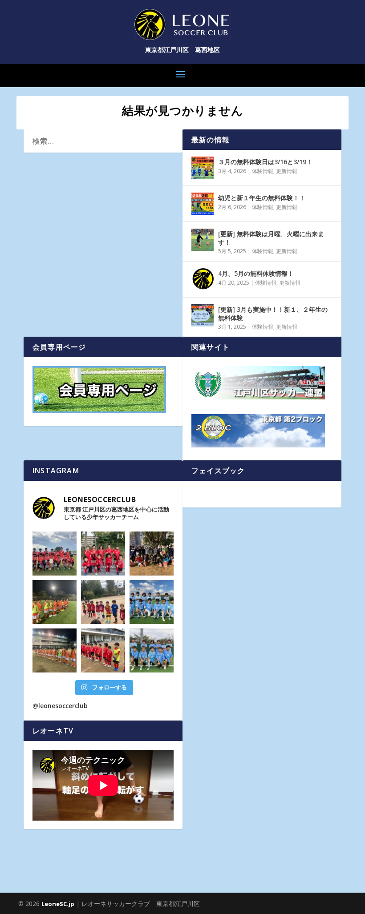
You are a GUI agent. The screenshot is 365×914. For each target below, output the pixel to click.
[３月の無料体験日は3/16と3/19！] (202, 168)
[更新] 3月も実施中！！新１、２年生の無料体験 (273, 313)
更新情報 (286, 171)
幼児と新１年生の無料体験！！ (261, 197)
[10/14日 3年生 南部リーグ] (152, 602)
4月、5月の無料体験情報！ (256, 273)
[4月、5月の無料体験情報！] (202, 279)
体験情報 (262, 171)
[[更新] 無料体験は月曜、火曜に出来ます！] (202, 240)
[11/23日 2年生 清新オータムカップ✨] (103, 553)
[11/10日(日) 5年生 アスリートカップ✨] (54, 553)
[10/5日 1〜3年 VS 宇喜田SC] (103, 650)
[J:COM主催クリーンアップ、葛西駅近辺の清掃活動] (152, 553)
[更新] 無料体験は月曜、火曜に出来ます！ (271, 238)
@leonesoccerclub (60, 705)
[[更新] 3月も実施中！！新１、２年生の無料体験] (202, 315)
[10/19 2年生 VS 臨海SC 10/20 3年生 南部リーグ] (103, 602)
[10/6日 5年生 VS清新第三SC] (54, 650)
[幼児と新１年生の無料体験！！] (202, 204)
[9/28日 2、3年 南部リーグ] (152, 650)
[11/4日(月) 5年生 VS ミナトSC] (54, 602)
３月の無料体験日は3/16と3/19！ (265, 161)
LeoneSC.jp (57, 904)
